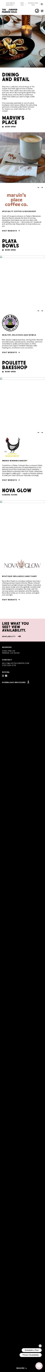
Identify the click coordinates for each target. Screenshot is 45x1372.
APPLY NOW (22, 4)
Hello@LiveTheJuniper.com (15, 663)
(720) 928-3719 (9, 665)
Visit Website (9, 231)
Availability (9, 636)
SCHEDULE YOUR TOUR (33, 4)
